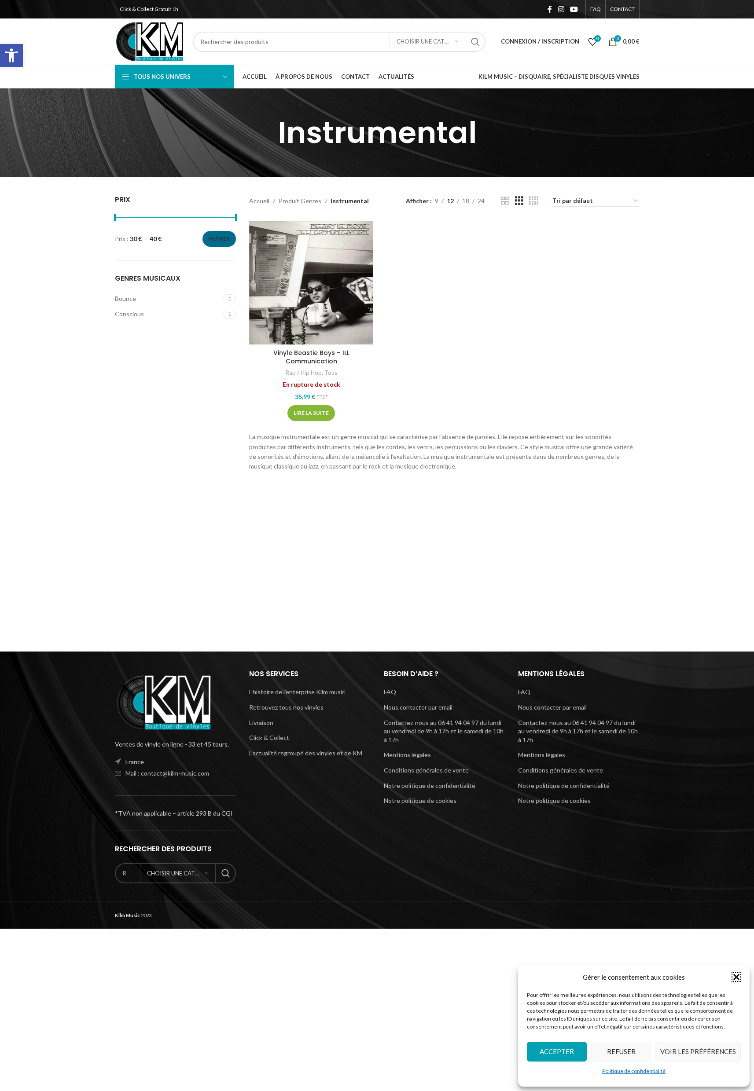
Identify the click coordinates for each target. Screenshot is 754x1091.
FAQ (390, 692)
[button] (11, 55)
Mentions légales (407, 754)
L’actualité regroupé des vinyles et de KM (305, 753)
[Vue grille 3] (519, 200)
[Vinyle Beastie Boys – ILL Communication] (311, 282)
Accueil (259, 201)
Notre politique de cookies (420, 800)
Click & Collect (269, 737)
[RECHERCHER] (475, 42)
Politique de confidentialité (634, 1071)
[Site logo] (149, 40)
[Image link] (163, 701)
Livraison (261, 722)
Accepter (557, 1051)
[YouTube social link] (574, 9)
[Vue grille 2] (505, 200)
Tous (330, 372)
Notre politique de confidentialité (429, 785)
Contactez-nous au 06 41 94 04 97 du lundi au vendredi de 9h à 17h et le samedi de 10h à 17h (444, 731)
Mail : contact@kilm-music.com (167, 773)
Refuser (621, 1051)
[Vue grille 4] (533, 200)
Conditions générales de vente (426, 770)
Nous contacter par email (418, 707)
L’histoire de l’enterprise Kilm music (297, 692)
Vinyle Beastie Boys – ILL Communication (311, 357)
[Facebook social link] (549, 9)
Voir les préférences (698, 1051)
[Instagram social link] (561, 9)
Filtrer (219, 238)
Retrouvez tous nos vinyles (286, 707)
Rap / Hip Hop (304, 372)
